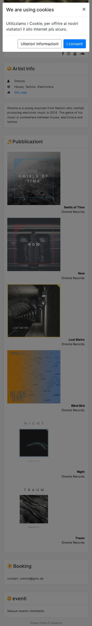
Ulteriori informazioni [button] (40, 43)
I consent (75, 43)
